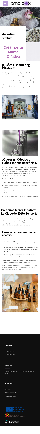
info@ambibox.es (10, 354)
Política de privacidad (11, 393)
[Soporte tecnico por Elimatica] (12, 423)
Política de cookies (10, 396)
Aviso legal (8, 389)
